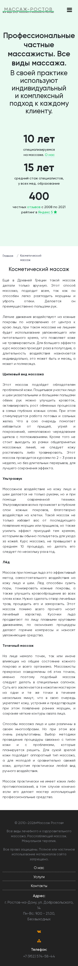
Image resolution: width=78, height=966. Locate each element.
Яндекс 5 (46, 212)
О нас (50, 155)
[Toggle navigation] (69, 10)
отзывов (34, 207)
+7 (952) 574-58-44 (39, 956)
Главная (8, 255)
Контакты (39, 886)
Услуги (39, 877)
